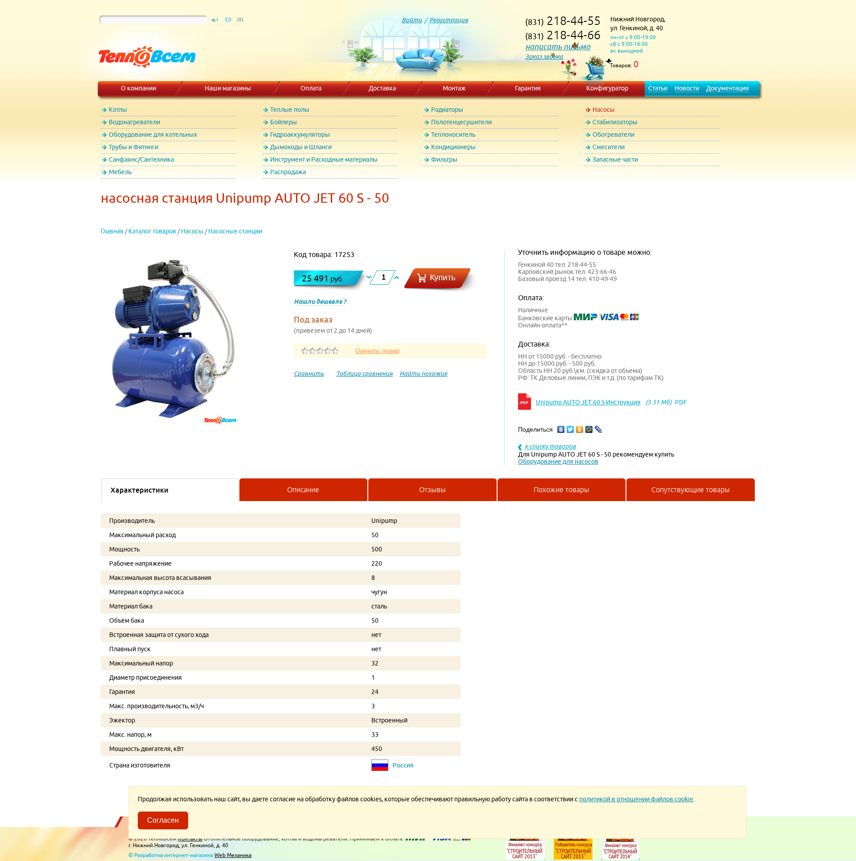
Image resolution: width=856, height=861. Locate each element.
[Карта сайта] (240, 21)
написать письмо (557, 46)
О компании (138, 88)
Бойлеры (283, 122)
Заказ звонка (544, 56)
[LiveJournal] (598, 429)
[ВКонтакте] (561, 429)
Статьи (657, 88)
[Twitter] (570, 429)
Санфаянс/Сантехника (141, 159)
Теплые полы (289, 109)
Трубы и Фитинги (133, 147)
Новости (687, 88)
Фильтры (444, 159)
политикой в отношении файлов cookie (636, 799)
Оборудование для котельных (153, 134)
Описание (303, 490)
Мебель (120, 171)
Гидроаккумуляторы (300, 134)
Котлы (118, 109)
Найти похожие (423, 373)
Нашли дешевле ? (320, 301)
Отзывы (432, 490)
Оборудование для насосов (558, 461)
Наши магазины (228, 88)
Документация (727, 88)
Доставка (382, 88)
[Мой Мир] (589, 429)
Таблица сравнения (364, 373)
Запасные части (615, 159)
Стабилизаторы (615, 122)
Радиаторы (447, 109)
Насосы (604, 109)
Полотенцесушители (461, 122)
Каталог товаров (152, 231)
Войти (412, 20)
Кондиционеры (453, 147)
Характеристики (140, 490)
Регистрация (448, 20)
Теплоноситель (453, 134)
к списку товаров (550, 446)
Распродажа (288, 171)
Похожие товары (561, 490)
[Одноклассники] (579, 429)
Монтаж (454, 88)
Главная (112, 231)
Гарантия (528, 88)
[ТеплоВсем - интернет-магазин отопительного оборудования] (143, 76)
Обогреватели (613, 134)
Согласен (163, 820)
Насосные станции (235, 231)
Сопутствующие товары (690, 490)
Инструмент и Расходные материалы (324, 159)
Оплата (310, 88)
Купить (443, 277)
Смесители (609, 147)
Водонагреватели (134, 122)
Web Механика (232, 855)
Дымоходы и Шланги (301, 147)
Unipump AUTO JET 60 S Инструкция (588, 402)
